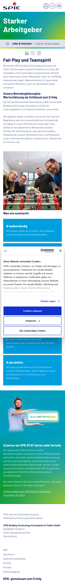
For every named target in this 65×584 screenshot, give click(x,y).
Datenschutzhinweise (14, 558)
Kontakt (7, 567)
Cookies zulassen (32, 310)
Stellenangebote (11, 572)
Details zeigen (48, 301)
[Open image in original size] (32, 414)
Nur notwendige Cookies (33, 330)
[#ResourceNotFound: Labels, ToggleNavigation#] (59, 6)
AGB (5, 550)
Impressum (9, 554)
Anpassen (31, 320)
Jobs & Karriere (22, 43)
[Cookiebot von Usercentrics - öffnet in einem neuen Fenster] (41, 251)
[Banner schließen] (60, 251)
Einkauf (7, 563)
